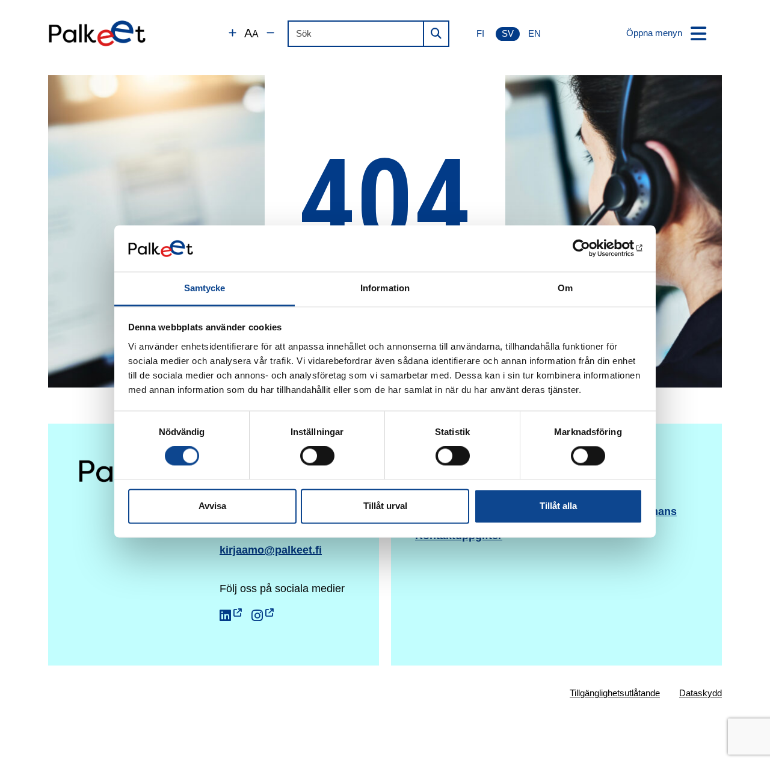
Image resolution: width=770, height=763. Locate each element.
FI (480, 33)
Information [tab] (385, 288)
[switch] (317, 456)
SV (508, 33)
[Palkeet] (97, 33)
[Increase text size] (232, 33)
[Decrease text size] (270, 33)
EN (534, 33)
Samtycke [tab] (205, 288)
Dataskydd (700, 693)
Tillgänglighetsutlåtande (615, 693)
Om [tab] (565, 288)
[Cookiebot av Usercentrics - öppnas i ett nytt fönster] (589, 248)
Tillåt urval (385, 506)
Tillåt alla (558, 506)
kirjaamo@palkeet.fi (271, 550)
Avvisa (212, 506)
